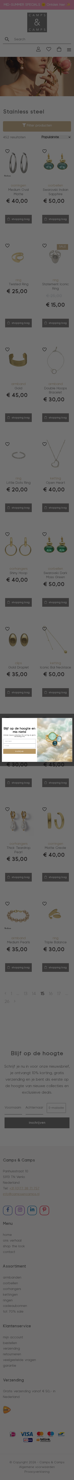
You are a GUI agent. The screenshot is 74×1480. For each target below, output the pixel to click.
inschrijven (19, 751)
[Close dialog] (70, 720)
